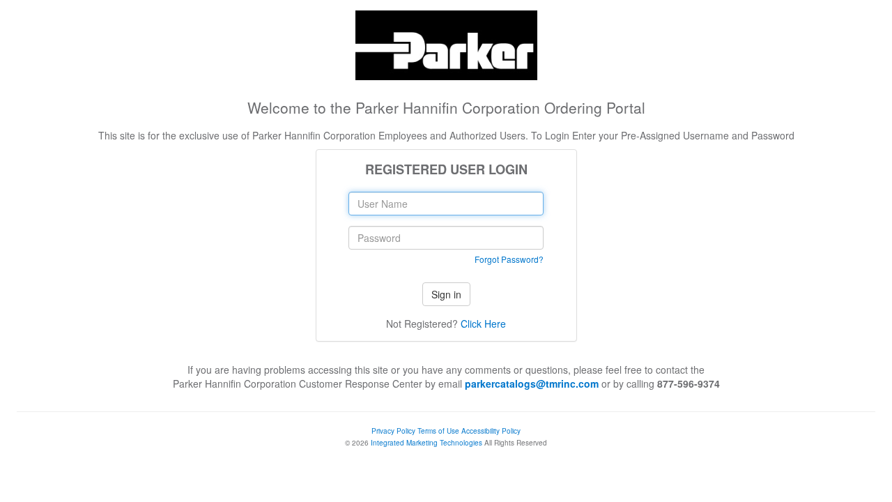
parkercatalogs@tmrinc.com (532, 383)
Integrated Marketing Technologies (426, 443)
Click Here (483, 323)
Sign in (446, 294)
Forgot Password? (509, 259)
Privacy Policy (393, 431)
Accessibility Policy (491, 431)
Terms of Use (438, 431)
